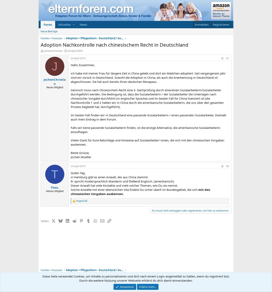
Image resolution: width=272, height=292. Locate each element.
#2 (227, 166)
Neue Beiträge (49, 31)
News (83, 24)
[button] (74, 24)
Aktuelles (64, 24)
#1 (227, 58)
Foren (48, 24)
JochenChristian (53, 51)
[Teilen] (222, 58)
